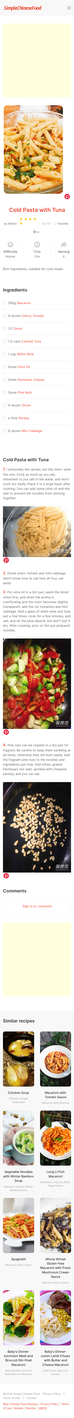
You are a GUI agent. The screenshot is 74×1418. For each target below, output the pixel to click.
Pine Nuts (25, 392)
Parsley (23, 418)
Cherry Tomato (33, 316)
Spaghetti (18, 1259)
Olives (26, 405)
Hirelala (18, 1408)
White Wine (25, 354)
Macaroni (24, 303)
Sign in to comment (37, 906)
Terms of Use (11, 1398)
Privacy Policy (52, 1393)
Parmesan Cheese (31, 380)
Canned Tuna (31, 341)
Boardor (31, 1408)
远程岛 (43, 1408)
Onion (18, 328)
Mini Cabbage (32, 431)
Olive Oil (24, 367)
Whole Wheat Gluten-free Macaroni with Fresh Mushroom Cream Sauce (55, 1268)
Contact (31, 1398)
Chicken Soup (18, 1093)
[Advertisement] (37, 60)
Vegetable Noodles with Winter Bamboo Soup (18, 1176)
